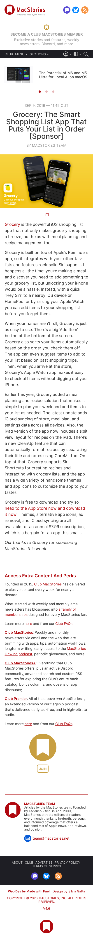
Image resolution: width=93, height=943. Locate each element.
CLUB (9, 54)
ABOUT (17, 862)
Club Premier (16, 699)
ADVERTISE (43, 862)
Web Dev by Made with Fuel (29, 891)
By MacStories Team (46, 145)
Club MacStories (48, 584)
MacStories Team (39, 804)
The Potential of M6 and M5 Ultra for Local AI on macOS (63, 75)
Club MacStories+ (20, 663)
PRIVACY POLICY (67, 862)
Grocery (12, 224)
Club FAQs (63, 623)
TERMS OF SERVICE (47, 866)
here (28, 623)
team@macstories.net (51, 838)
